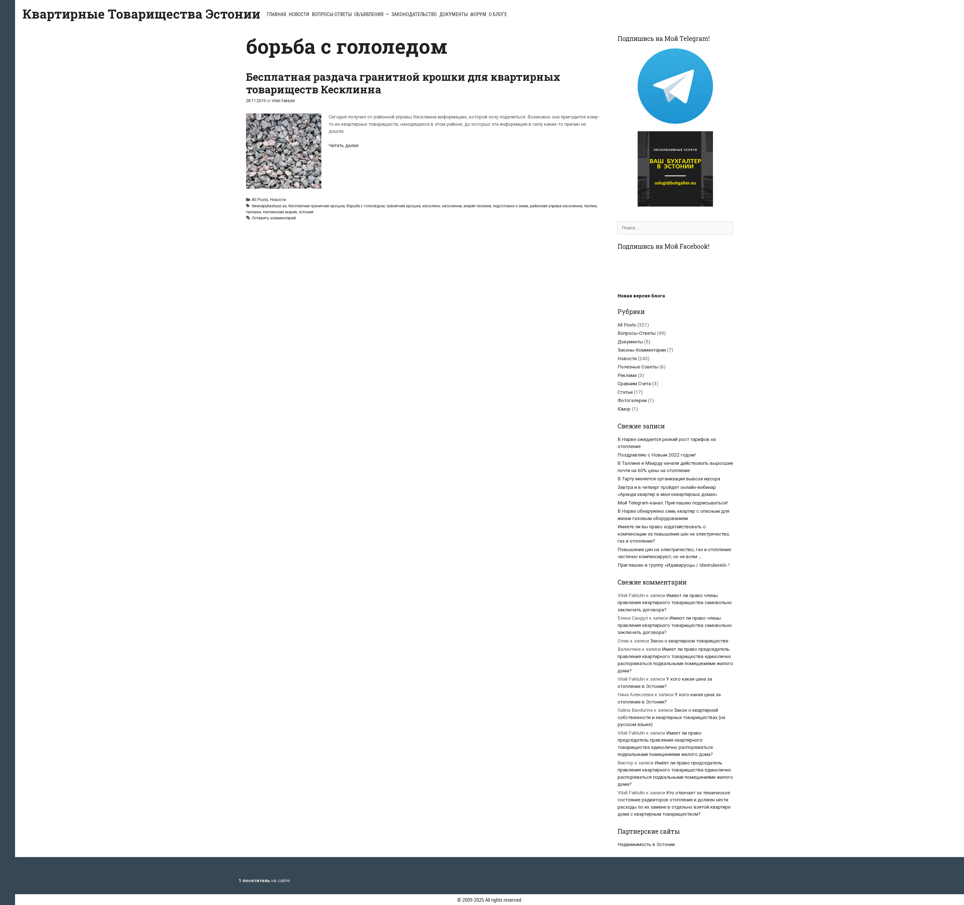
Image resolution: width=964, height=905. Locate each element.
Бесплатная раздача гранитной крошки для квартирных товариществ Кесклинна (403, 83)
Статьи (625, 392)
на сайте (264, 880)
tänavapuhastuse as (269, 206)
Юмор (624, 409)
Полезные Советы (638, 367)
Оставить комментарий (274, 218)
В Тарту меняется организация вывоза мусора (669, 479)
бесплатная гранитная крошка (316, 206)
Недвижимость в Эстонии (646, 844)
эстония (305, 212)
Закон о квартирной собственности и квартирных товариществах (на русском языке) (671, 717)
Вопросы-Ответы (332, 14)
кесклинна (452, 206)
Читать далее (343, 145)
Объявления (369, 14)
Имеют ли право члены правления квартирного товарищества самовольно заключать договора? (675, 603)
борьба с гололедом (365, 206)
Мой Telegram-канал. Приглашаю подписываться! (673, 503)
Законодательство (414, 14)
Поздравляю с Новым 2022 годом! (657, 455)
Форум (478, 14)
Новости (299, 14)
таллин (590, 206)
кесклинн (431, 206)
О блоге (498, 14)
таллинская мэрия (280, 212)
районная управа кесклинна (556, 206)
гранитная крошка (403, 206)
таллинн (253, 212)
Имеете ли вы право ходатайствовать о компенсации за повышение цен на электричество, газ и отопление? (674, 534)
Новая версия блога (641, 296)
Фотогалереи (632, 400)
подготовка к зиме (510, 206)
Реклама (627, 375)
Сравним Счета (634, 383)
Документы (453, 14)
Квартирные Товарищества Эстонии (141, 14)
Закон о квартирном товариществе (689, 641)
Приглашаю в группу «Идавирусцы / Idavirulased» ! (674, 565)
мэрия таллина (477, 206)
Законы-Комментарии (642, 350)
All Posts (260, 199)
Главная (276, 14)
